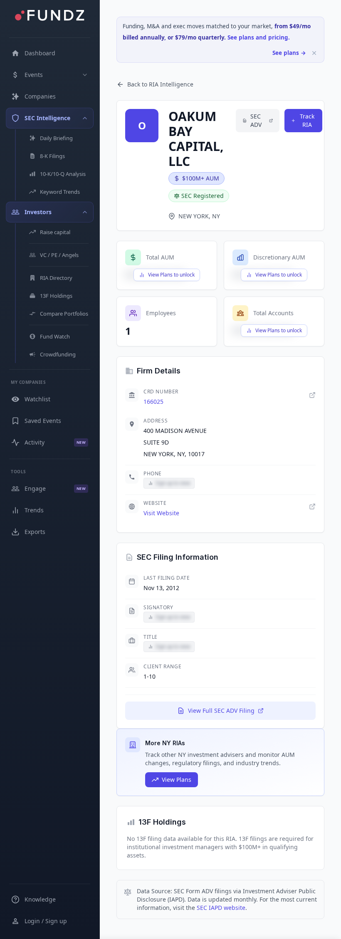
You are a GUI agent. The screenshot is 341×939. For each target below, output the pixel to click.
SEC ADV (256, 120)
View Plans (176, 779)
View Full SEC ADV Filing (221, 710)
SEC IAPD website (221, 908)
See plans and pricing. (258, 37)
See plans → (289, 53)
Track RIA (307, 120)
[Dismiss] (314, 53)
